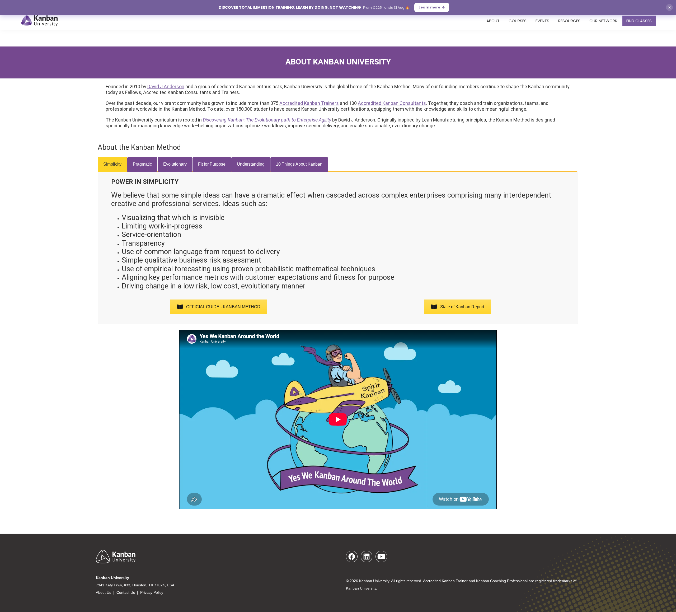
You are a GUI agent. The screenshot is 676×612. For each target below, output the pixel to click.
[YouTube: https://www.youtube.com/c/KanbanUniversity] (381, 556)
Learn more (429, 7)
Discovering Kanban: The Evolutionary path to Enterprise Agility (267, 120)
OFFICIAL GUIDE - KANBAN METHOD (223, 307)
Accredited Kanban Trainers (309, 103)
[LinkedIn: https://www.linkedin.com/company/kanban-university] (366, 556)
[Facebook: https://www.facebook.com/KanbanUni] (352, 556)
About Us (103, 592)
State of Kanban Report (462, 307)
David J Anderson (165, 86)
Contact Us (125, 592)
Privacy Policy (151, 592)
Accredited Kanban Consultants (392, 103)
